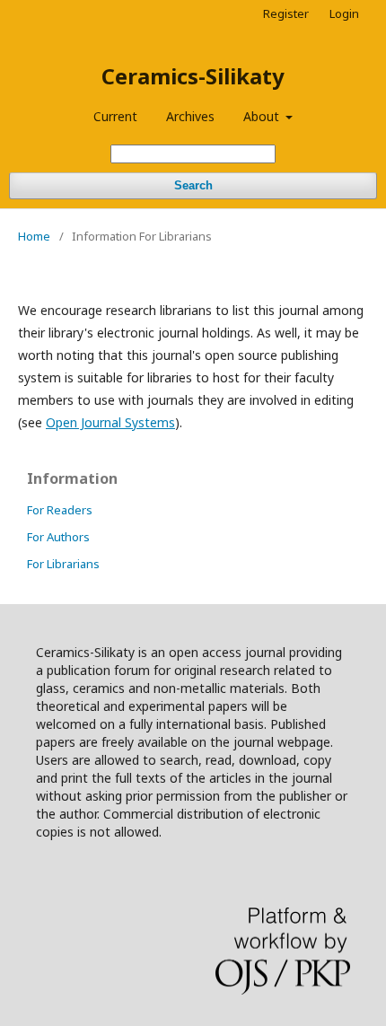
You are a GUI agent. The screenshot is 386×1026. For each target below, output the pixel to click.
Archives (190, 116)
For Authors (58, 537)
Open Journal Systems (110, 422)
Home (34, 236)
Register (286, 13)
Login (344, 13)
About (263, 116)
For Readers (59, 510)
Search (193, 185)
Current (115, 116)
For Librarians (63, 564)
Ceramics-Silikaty (193, 76)
